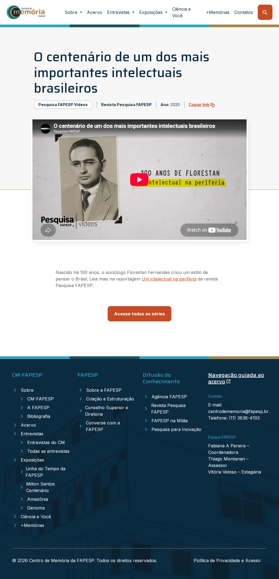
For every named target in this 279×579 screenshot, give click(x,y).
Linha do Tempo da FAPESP (45, 472)
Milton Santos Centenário (40, 487)
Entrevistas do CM (46, 442)
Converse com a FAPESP (103, 426)
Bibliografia (38, 416)
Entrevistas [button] (119, 12)
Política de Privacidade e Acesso (227, 560)
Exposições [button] (151, 12)
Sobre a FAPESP (104, 390)
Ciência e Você (181, 12)
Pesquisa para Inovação (176, 429)
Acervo (94, 12)
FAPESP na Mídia (169, 420)
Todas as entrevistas (48, 451)
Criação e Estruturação (110, 399)
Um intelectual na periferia (169, 279)
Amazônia (37, 499)
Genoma (36, 508)
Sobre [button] (72, 12)
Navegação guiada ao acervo (236, 378)
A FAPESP (38, 407)
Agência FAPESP (169, 396)
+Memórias (217, 12)
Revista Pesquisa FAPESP (168, 409)
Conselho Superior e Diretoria (106, 411)
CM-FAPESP (40, 399)
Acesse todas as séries (139, 313)
